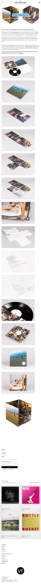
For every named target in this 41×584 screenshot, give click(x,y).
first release (18, 34)
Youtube (3, 546)
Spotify (3, 547)
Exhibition (4, 563)
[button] (6, 2)
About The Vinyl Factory (7, 553)
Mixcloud (3, 549)
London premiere (14, 32)
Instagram (4, 544)
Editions (3, 556)
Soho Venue (4, 555)
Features (3, 558)
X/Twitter (4, 550)
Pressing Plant (4, 560)
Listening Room (5, 561)
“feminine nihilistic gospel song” (31, 46)
